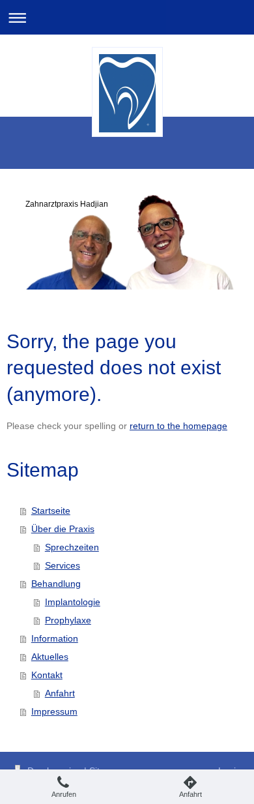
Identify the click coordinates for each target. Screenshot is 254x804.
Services (62, 565)
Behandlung (56, 583)
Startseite (50, 510)
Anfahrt (60, 693)
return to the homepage (178, 426)
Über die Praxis (62, 529)
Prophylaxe (68, 620)
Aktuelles (49, 656)
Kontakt (47, 675)
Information (54, 638)
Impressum (54, 711)
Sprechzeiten (72, 547)
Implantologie (72, 602)
